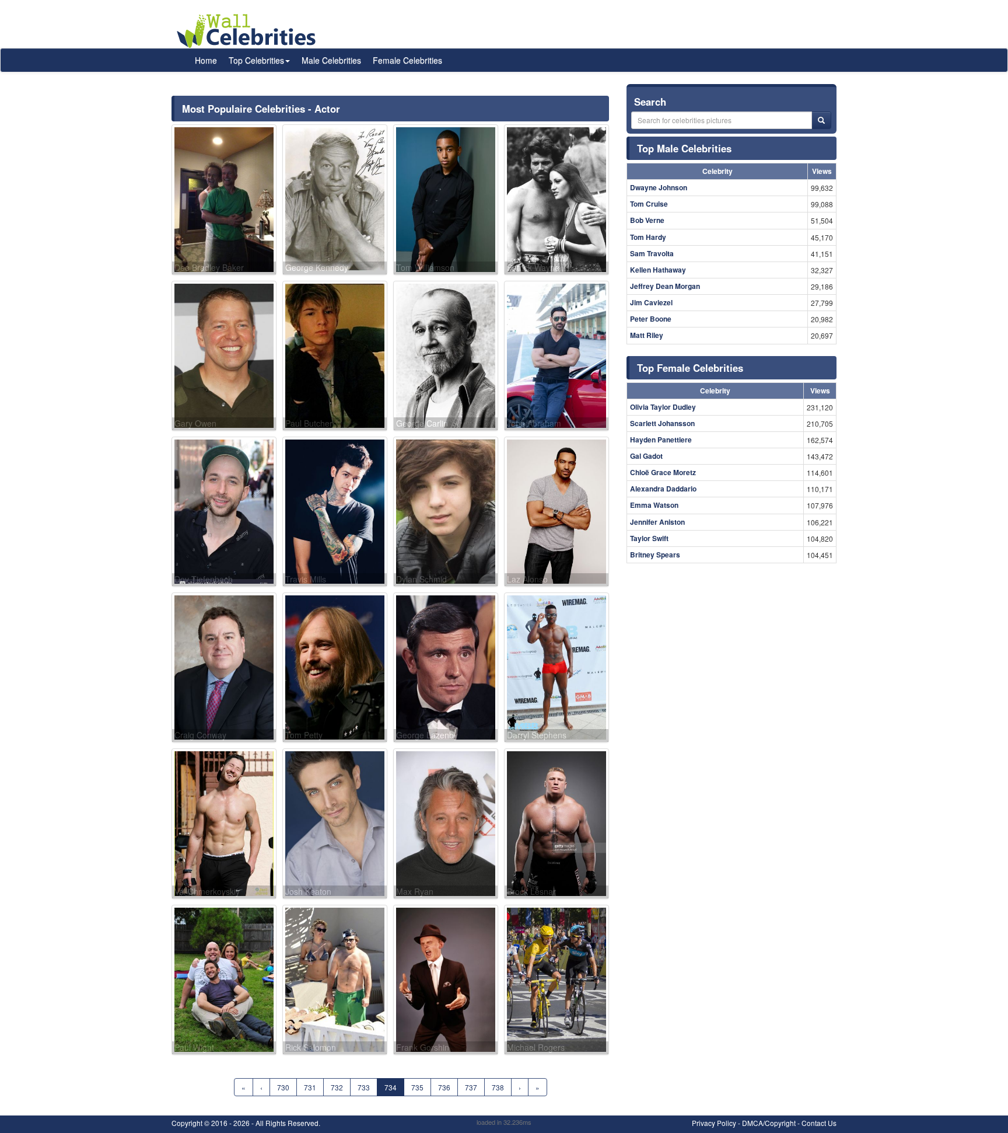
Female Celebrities (407, 60)
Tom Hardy (648, 237)
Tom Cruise (649, 203)
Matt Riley (646, 335)
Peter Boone (650, 318)
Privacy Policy (714, 1123)
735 (417, 1087)
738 (498, 1087)
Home (206, 60)
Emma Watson (654, 505)
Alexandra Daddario (663, 488)
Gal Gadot (646, 456)
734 (390, 1087)
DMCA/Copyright (769, 1123)
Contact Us (819, 1123)
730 (283, 1087)
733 (364, 1087)
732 (337, 1087)
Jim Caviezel (651, 302)
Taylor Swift (649, 538)
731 (310, 1087)
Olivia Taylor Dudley (663, 407)
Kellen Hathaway (658, 269)
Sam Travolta (652, 253)
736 (444, 1087)
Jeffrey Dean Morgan (665, 286)
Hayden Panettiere (661, 439)
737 (471, 1087)
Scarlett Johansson (662, 423)
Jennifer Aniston (657, 522)
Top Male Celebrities (684, 148)
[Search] (821, 120)
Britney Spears (655, 554)
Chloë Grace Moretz (663, 472)
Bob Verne (647, 220)
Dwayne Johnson (658, 187)
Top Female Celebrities (690, 368)
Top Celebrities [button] (256, 60)
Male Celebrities (331, 60)
